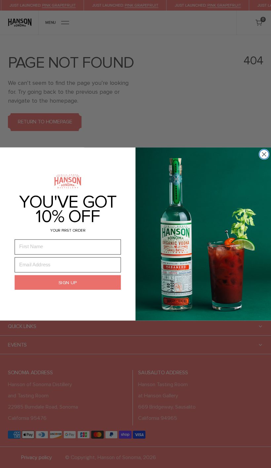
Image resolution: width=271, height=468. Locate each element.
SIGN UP (67, 282)
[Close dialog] (264, 154)
